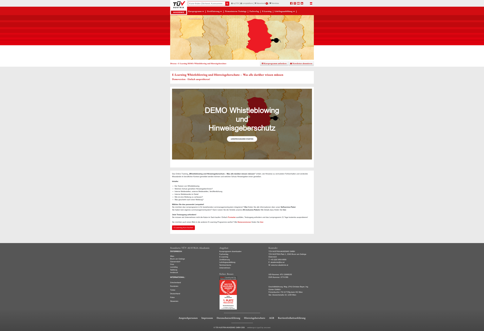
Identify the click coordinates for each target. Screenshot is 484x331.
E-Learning (266, 11)
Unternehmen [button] (194, 18)
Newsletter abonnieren (302, 63)
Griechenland (175, 282)
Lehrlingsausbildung (227, 262)
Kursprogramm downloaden (230, 251)
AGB (271, 318)
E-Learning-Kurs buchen (183, 228)
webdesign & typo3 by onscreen (258, 327)
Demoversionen (244, 222)
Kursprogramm (195, 11)
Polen (172, 297)
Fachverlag (254, 11)
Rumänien (174, 286)
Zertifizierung (224, 260)
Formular (232, 217)
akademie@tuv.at (277, 262)
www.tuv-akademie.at (279, 265)
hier (261, 222)
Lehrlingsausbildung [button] (283, 11)
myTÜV (236, 3)
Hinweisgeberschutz (254, 318)
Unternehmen (224, 268)
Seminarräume (225, 265)
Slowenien (174, 301)
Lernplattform (247, 3)
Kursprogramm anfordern (275, 63)
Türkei (172, 290)
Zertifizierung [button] (213, 11)
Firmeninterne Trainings (235, 11)
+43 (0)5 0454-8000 (278, 260)
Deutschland (175, 294)
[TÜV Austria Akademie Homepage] (178, 8)
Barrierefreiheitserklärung (292, 318)
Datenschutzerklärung (228, 318)
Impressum (207, 318)
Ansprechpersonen (188, 318)
